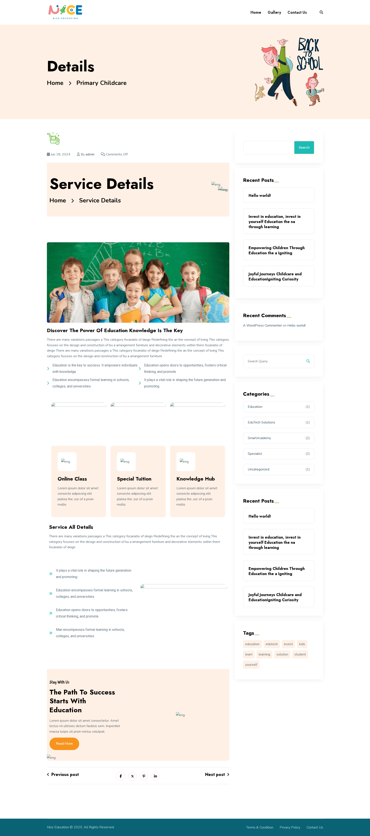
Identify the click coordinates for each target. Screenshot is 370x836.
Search (304, 147)
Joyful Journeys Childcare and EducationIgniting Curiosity (275, 276)
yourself (251, 664)
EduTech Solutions (261, 422)
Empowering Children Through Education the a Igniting (277, 250)
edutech (272, 644)
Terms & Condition (259, 827)
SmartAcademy (259, 438)
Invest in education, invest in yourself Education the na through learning (275, 221)
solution (282, 654)
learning (264, 654)
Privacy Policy (290, 827)
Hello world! (260, 195)
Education (255, 406)
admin (90, 154)
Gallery (274, 12)
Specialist (255, 453)
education (252, 644)
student (300, 654)
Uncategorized (258, 469)
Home (256, 12)
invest (288, 644)
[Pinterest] (144, 776)
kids (302, 644)
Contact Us (297, 12)
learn (248, 654)
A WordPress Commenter (262, 325)
